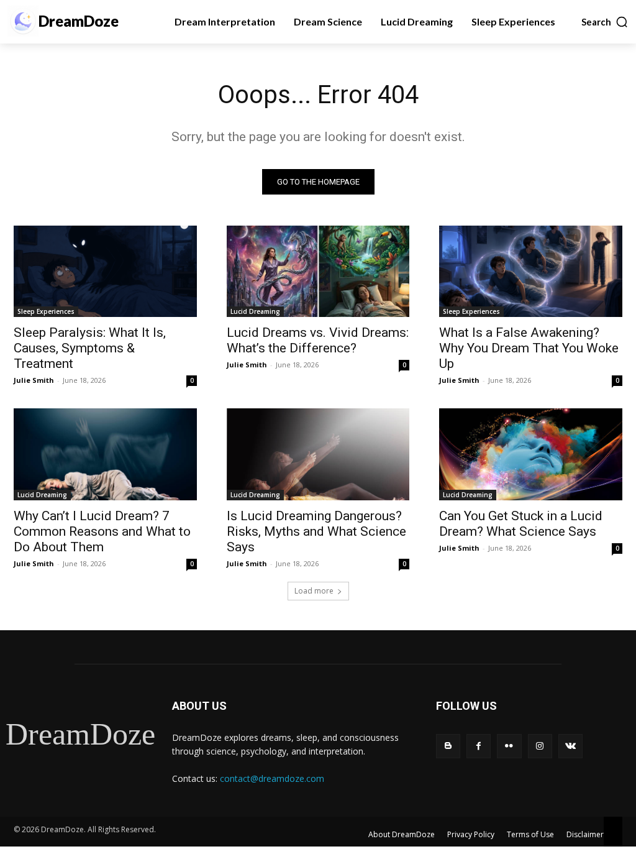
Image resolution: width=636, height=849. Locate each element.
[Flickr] (509, 746)
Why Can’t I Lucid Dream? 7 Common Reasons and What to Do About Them (102, 531)
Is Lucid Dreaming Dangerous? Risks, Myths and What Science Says (316, 531)
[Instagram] (540, 746)
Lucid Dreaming (255, 311)
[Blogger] (448, 746)
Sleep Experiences (46, 311)
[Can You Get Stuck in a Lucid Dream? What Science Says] (530, 454)
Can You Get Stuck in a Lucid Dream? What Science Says (520, 523)
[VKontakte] (570, 746)
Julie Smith (34, 380)
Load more (314, 590)
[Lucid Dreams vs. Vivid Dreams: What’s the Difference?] (318, 271)
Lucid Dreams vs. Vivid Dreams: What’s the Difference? (318, 340)
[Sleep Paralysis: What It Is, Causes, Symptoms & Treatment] (105, 271)
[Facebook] (478, 746)
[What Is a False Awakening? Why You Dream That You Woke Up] (530, 271)
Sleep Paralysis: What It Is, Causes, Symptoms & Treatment (90, 348)
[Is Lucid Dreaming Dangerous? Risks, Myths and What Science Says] (318, 454)
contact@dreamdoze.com (272, 778)
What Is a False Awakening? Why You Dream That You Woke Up (529, 348)
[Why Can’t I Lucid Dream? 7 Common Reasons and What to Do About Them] (105, 454)
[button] (605, 22)
